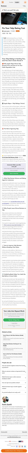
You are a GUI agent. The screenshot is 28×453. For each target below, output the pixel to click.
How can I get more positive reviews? (11, 382)
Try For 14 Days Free (14, 320)
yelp (7, 33)
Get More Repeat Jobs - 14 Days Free (14, 450)
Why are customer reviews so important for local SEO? (13, 372)
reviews (17, 31)
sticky (10, 33)
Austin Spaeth (7, 31)
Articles (25, 2)
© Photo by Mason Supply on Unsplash (14, 25)
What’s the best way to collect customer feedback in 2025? (11, 377)
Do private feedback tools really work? (11, 392)
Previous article (4, 432)
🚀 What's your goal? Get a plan (14, 10)
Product (11, 2)
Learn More (14, 323)
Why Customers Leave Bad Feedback (12, 225)
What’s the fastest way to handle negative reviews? (12, 387)
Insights (17, 2)
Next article (24, 432)
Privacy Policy (9, 444)
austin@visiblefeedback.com (14, 437)
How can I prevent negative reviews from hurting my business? (13, 366)
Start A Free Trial (14, 173)
